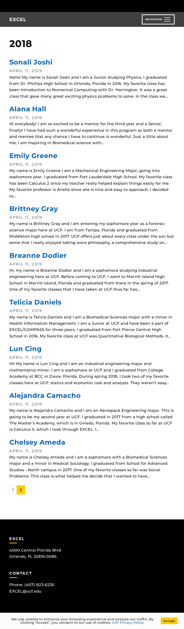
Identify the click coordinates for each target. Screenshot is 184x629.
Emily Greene (33, 156)
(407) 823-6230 (39, 584)
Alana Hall (27, 109)
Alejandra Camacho (45, 395)
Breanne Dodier (38, 255)
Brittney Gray (33, 209)
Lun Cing (25, 349)
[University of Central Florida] (35, 6)
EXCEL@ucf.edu (25, 591)
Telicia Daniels (35, 302)
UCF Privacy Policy (128, 622)
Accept (169, 621)
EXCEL (17, 19)
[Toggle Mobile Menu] (179, 5)
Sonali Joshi (30, 62)
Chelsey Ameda (37, 442)
